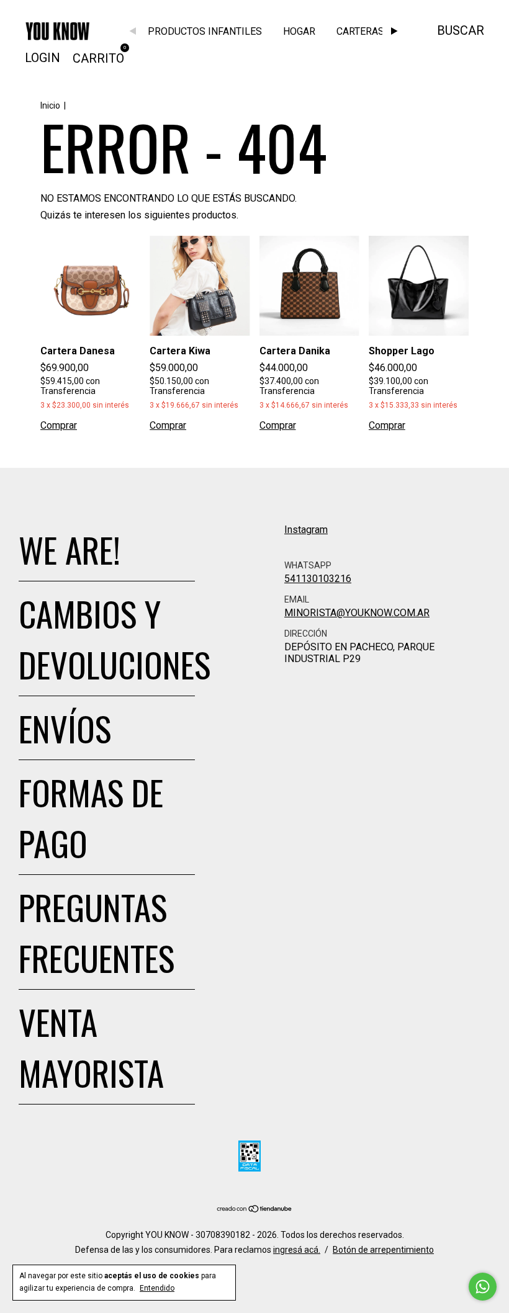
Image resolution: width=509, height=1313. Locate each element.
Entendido (157, 1288)
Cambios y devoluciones (114, 638)
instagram (306, 530)
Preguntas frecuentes (96, 932)
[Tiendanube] (255, 1210)
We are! (69, 549)
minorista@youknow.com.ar (357, 613)
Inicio (50, 105)
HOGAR (299, 31)
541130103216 (317, 579)
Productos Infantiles (205, 31)
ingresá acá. (296, 1250)
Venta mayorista (91, 1047)
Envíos (65, 727)
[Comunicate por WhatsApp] (483, 1287)
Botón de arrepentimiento (383, 1250)
